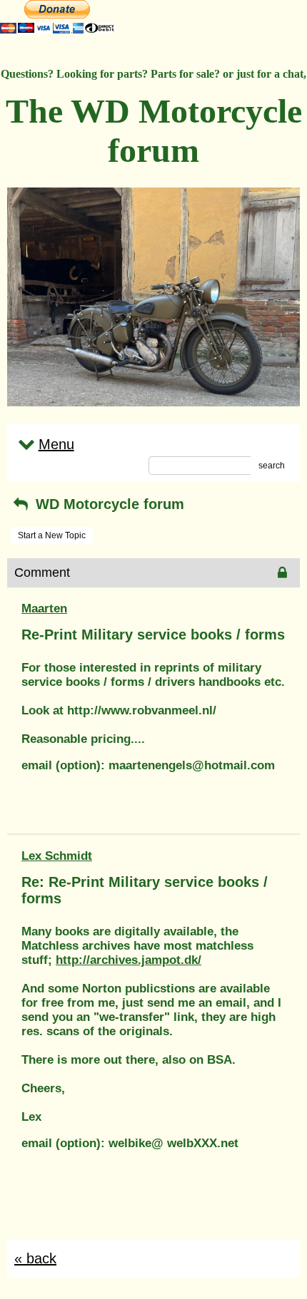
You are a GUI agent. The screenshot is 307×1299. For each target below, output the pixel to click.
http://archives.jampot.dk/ (128, 960)
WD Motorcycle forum (107, 504)
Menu (56, 444)
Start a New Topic (52, 535)
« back (35, 1258)
